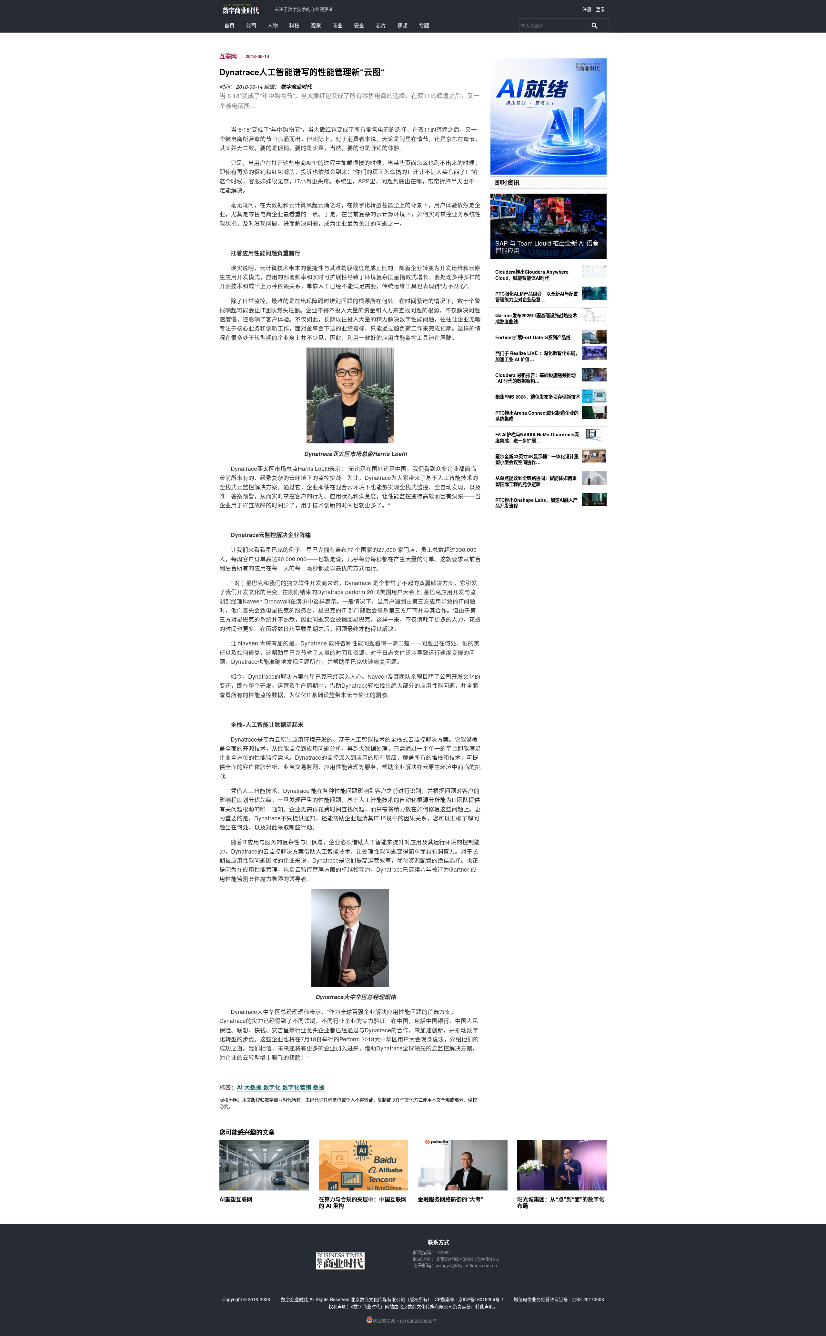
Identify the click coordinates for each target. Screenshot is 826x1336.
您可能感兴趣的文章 (247, 1132)
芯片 (381, 25)
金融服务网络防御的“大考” (450, 1199)
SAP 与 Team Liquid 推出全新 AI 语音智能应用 (547, 246)
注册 (586, 9)
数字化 (272, 1087)
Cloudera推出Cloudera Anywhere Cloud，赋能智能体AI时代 (532, 274)
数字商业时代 (296, 86)
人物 (272, 25)
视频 (402, 25)
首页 (229, 25)
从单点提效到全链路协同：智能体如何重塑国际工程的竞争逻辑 (536, 481)
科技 (294, 25)
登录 (600, 9)
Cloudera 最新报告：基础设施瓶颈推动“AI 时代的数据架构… (535, 378)
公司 (251, 25)
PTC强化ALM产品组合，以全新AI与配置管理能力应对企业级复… (536, 296)
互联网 (228, 56)
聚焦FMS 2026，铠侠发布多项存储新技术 (537, 396)
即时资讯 (507, 182)
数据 (319, 1087)
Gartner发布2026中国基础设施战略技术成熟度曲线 (536, 318)
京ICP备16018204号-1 (481, 1299)
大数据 (253, 1087)
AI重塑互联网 (235, 1199)
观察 (316, 25)
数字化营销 (296, 1087)
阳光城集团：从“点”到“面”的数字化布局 (560, 1202)
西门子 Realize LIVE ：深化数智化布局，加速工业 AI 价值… (537, 356)
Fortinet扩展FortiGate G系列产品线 (532, 337)
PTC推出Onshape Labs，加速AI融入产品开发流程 (536, 503)
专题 (424, 25)
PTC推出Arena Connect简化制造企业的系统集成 (537, 416)
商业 (337, 25)
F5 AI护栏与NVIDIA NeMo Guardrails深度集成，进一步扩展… (537, 437)
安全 (359, 25)
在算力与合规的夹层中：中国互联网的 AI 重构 (363, 1202)
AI (240, 1087)
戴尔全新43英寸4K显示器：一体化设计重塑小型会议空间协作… (537, 459)
